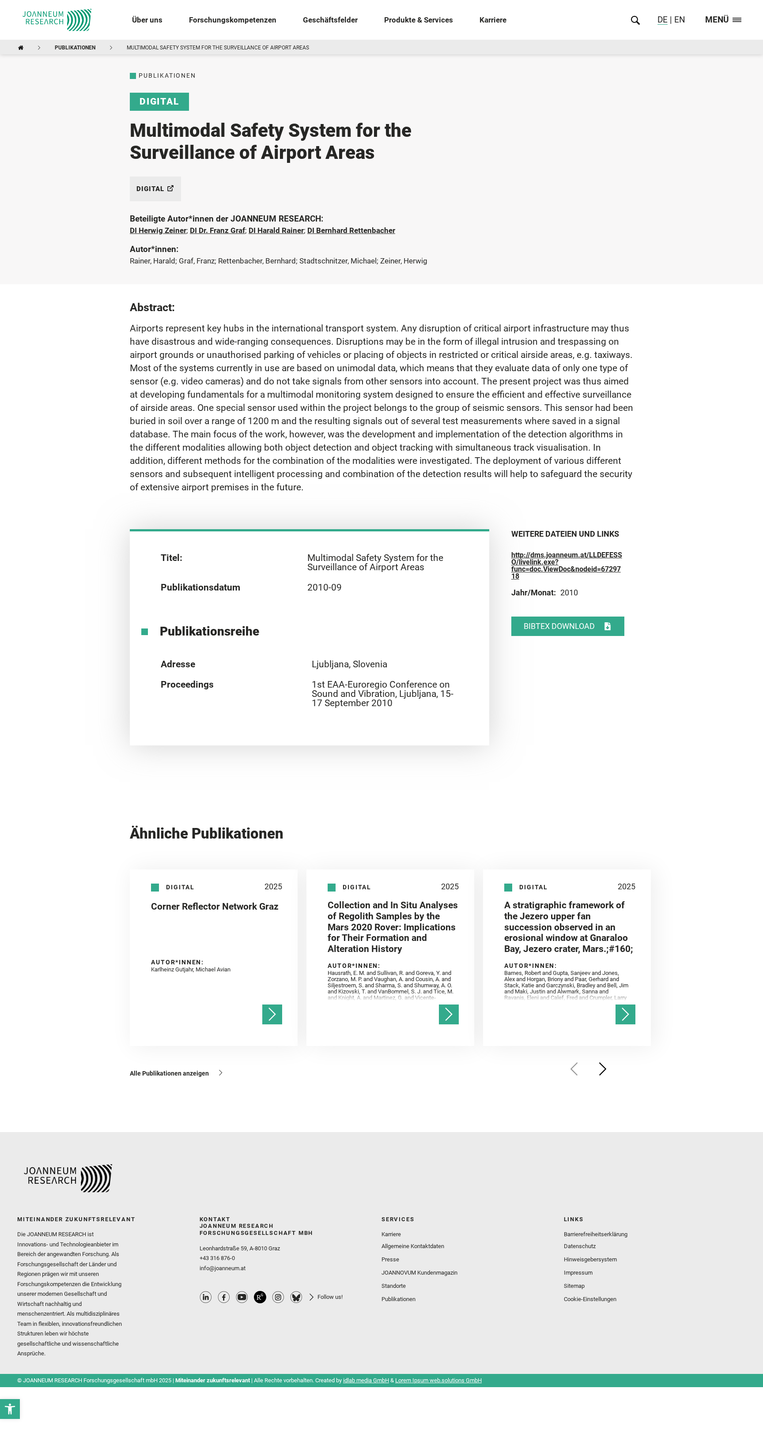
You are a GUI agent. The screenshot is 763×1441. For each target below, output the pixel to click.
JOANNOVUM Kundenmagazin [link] (419, 1272)
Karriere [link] (493, 19)
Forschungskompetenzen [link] (232, 19)
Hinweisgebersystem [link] (590, 1259)
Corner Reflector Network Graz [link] (215, 906)
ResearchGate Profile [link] (260, 1297)
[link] (10, 1409)
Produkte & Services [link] (418, 19)
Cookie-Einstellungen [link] (590, 1299)
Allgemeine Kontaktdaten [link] (413, 1246)
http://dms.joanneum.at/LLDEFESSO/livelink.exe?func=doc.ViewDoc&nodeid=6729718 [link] (566, 565)
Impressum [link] (578, 1272)
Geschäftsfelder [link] (330, 19)
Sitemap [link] (574, 1286)
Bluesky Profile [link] (296, 1297)
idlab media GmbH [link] (366, 1380)
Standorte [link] (394, 1286)
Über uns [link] (147, 19)
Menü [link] (717, 20)
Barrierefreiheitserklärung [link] (595, 1234)
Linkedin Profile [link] (206, 1297)
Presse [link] (390, 1259)
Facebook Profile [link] (224, 1297)
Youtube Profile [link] (242, 1297)
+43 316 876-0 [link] (217, 1258)
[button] (574, 1069)
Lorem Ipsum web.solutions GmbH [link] (438, 1380)
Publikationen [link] (75, 48)
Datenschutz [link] (580, 1246)
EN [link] (678, 20)
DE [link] (662, 20)
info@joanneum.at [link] (223, 1268)
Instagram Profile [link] (278, 1297)
